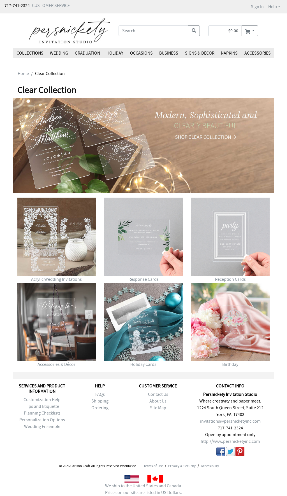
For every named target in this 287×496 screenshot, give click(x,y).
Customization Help (42, 400)
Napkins (229, 53)
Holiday (115, 53)
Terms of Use (153, 466)
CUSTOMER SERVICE (51, 5)
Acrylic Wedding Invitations (56, 279)
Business (168, 53)
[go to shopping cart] (250, 30)
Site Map (158, 408)
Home (23, 73)
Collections (30, 53)
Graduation (87, 53)
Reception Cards (230, 279)
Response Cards (143, 279)
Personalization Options (42, 420)
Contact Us (158, 394)
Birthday (230, 364)
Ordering (99, 408)
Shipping (99, 401)
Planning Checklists (42, 413)
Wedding (59, 53)
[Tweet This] (230, 452)
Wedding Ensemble (42, 426)
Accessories (257, 53)
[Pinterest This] (240, 452)
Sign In (257, 7)
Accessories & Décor (56, 364)
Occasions (141, 53)
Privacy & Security (182, 466)
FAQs (100, 394)
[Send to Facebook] (221, 452)
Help (272, 7)
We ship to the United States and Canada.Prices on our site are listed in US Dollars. (143, 489)
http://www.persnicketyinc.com (230, 441)
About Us (157, 401)
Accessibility (210, 466)
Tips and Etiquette (42, 406)
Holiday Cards (143, 364)
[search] (194, 30)
